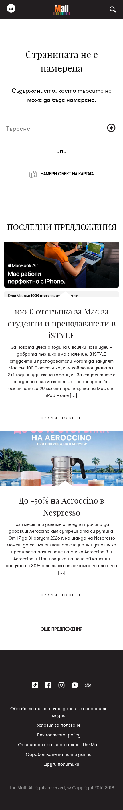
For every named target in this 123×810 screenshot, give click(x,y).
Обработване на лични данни (59, 755)
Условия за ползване (58, 725)
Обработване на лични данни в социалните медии (58, 712)
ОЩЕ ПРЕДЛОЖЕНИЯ (61, 629)
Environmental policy (58, 735)
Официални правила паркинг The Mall (59, 745)
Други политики (61, 764)
